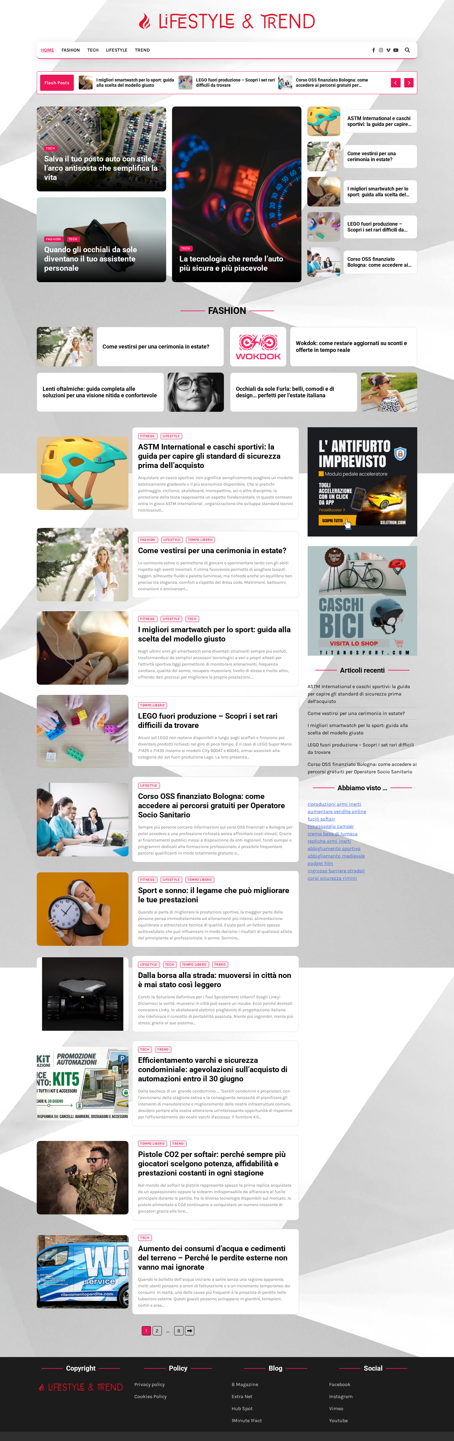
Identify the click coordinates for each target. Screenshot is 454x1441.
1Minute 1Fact (247, 1420)
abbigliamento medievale (336, 856)
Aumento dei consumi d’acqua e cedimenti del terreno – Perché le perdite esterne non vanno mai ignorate (213, 1258)
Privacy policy (149, 1384)
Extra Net (242, 1396)
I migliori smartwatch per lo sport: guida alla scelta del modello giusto (135, 82)
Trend (142, 50)
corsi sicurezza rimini (332, 878)
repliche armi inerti (329, 841)
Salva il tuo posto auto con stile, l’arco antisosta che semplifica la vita (101, 168)
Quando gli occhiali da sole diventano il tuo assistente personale (90, 259)
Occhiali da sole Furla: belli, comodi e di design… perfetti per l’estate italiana (285, 392)
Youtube (338, 1420)
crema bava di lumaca (333, 834)
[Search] (407, 50)
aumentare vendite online (337, 811)
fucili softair (321, 819)
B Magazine (245, 1384)
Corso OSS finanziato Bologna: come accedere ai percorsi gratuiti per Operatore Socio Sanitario (332, 82)
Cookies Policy (150, 1396)
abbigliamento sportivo (334, 848)
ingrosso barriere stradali (336, 871)
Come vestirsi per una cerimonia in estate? (371, 156)
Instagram (341, 1396)
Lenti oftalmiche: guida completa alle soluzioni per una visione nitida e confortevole (100, 392)
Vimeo (336, 1408)
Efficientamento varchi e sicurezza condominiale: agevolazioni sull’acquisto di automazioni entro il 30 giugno (213, 1069)
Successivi (189, 1330)
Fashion (70, 50)
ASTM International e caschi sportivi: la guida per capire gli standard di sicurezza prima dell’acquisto (378, 121)
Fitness (147, 436)
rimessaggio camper (331, 826)
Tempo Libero (200, 540)
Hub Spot (242, 1408)
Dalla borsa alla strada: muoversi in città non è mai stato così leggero (214, 980)
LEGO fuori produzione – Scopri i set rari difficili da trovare (235, 82)
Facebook (340, 1384)
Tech (93, 50)
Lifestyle (117, 50)
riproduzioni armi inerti (334, 804)
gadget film (320, 863)
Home (47, 50)
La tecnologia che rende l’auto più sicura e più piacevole (231, 263)
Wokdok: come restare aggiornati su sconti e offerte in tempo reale (351, 346)
